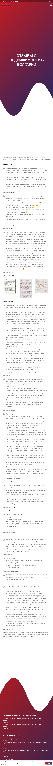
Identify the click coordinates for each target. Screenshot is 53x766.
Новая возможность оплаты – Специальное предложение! (18, 747)
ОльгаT (13, 507)
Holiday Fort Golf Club (8, 276)
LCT (12, 375)
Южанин (13, 554)
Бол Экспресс (14, 571)
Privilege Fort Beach (8, 301)
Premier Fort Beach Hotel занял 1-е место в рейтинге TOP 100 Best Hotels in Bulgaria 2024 (25, 750)
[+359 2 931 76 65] (4, 759)
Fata (12, 583)
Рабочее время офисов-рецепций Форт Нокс (14, 739)
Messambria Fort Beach (9, 511)
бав (12, 482)
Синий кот (13, 629)
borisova (13, 272)
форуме (33, 636)
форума (8, 161)
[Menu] (51, 5)
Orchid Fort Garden (7, 164)
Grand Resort (6, 536)
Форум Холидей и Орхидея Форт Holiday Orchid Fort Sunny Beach (26, 718)
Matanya (13, 410)
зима (12, 192)
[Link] (6, 5)
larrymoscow (14, 532)
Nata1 (12, 228)
